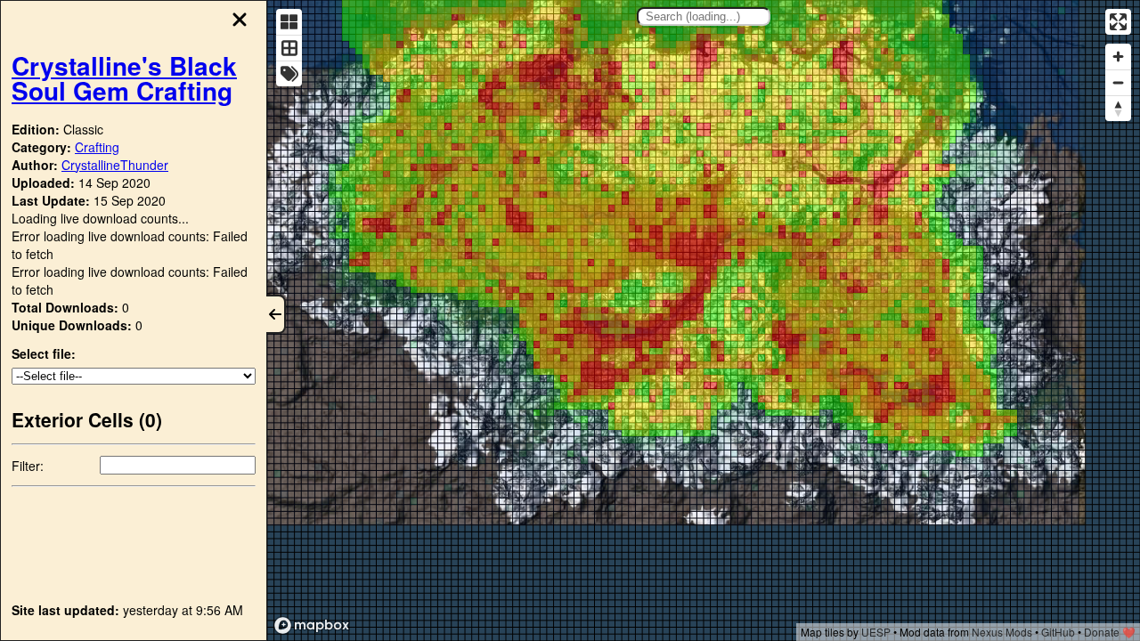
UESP (876, 631)
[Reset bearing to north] (1118, 108)
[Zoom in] (1118, 56)
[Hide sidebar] (276, 314)
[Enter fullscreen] (1118, 22)
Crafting (97, 147)
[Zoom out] (1118, 82)
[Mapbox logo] (312, 625)
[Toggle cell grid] (289, 48)
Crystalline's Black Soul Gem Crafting (124, 78)
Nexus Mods (1002, 631)
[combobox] (703, 16)
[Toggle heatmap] (289, 22)
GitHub (1058, 631)
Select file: (44, 353)
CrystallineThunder (114, 165)
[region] (703, 320)
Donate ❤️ (1110, 631)
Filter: (28, 466)
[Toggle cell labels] (289, 73)
